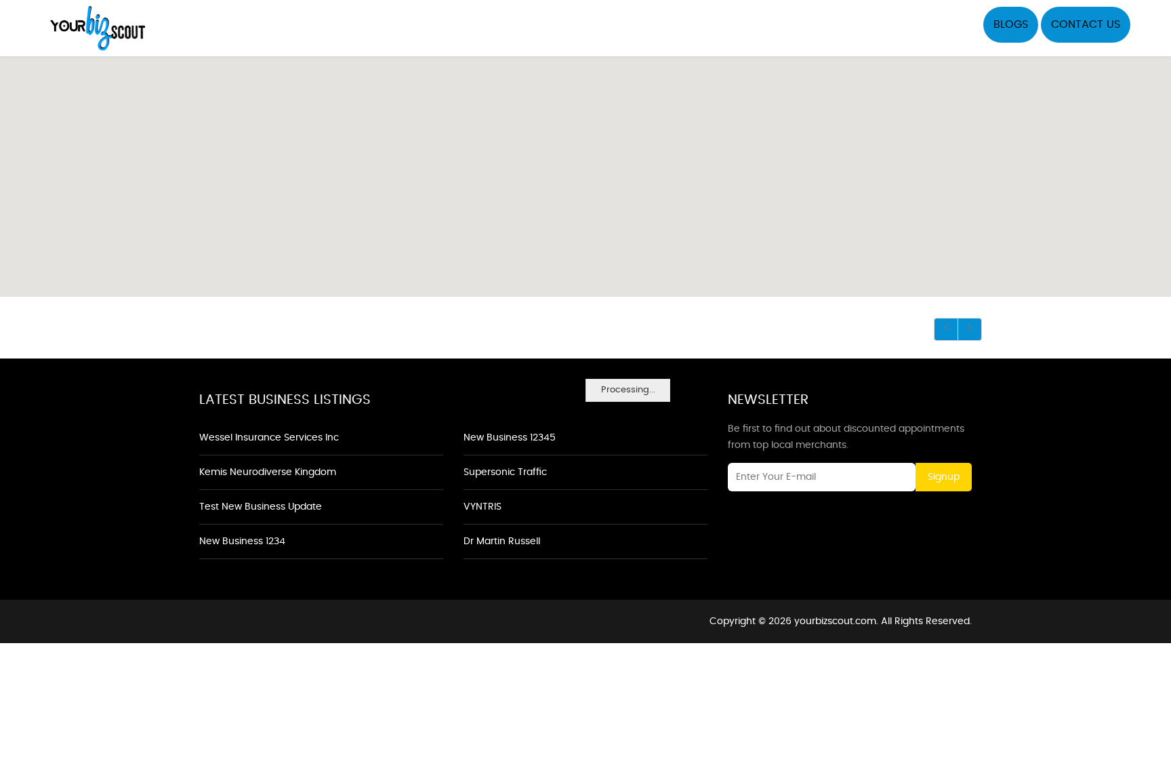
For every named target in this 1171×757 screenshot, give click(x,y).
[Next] (970, 329)
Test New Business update (260, 507)
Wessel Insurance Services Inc (269, 438)
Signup (944, 477)
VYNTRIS (482, 507)
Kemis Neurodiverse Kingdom (267, 472)
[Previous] (946, 329)
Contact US (1085, 24)
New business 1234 (242, 541)
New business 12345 (510, 438)
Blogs (1010, 24)
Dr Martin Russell (502, 541)
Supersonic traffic (505, 472)
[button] (585, 169)
